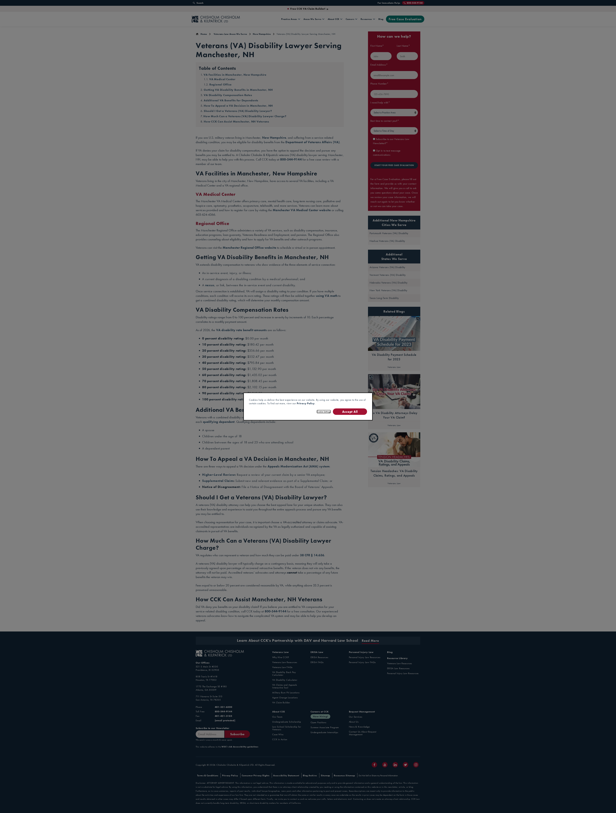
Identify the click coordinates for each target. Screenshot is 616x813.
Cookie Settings (323, 411)
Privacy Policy (306, 403)
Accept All (350, 411)
